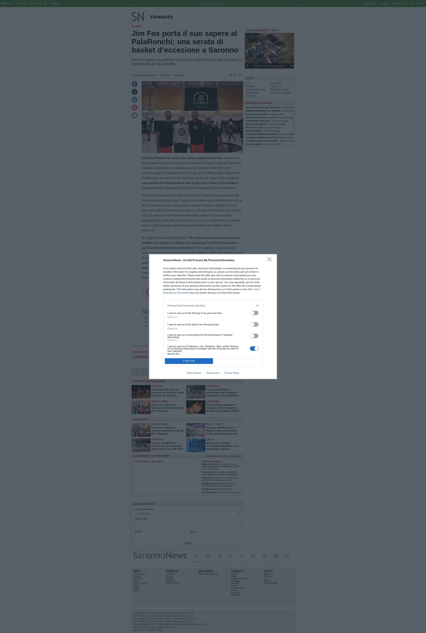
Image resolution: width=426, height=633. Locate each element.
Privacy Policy (232, 373)
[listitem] (213, 305)
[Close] (270, 260)
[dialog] (213, 316)
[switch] (254, 313)
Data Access (213, 373)
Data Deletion (194, 373)
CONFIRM (189, 361)
